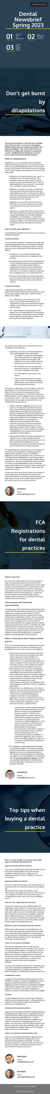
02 (31, 36)
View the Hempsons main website (25, 1086)
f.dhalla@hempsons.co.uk (25, 1062)
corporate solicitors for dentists (26, 758)
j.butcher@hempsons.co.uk (25, 777)
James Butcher (22, 772)
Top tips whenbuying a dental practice (18, 47)
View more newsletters (25, 1091)
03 (10, 47)
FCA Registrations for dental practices (41, 36)
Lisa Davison (21, 489)
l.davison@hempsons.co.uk (26, 494)
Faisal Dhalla (22, 1056)
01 (9, 36)
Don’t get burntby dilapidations (20, 36)
